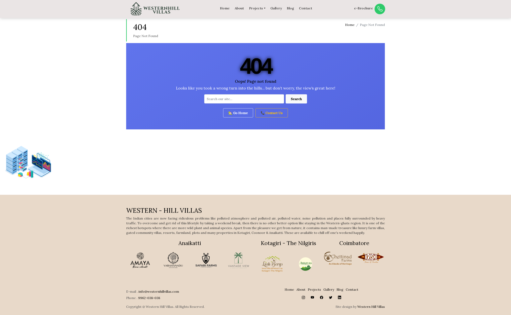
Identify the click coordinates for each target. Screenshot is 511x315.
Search (296, 99)
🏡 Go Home (238, 113)
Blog (290, 8)
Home (225, 8)
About (239, 8)
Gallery (276, 8)
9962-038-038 (149, 298)
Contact (305, 8)
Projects (314, 289)
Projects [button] (256, 8)
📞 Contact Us (272, 113)
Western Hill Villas (371, 307)
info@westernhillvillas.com (159, 291)
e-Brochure (363, 8)
